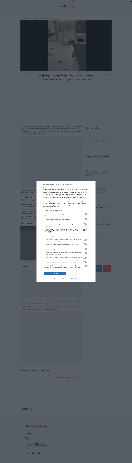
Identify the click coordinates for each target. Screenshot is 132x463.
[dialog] (66, 231)
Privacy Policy (74, 278)
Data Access (66, 278)
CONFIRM (55, 273)
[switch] (85, 214)
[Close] (92, 184)
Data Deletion (57, 278)
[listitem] (66, 210)
